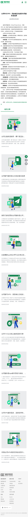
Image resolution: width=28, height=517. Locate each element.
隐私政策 (12, 503)
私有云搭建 (12, 491)
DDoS (2, 487)
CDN (2, 489)
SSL (2, 497)
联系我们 (12, 501)
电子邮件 (20, 483)
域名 (19, 481)
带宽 (11, 489)
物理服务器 (3, 481)
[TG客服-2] (26, 160)
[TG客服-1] (26, 156)
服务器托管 (12, 485)
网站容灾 (3, 501)
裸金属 (2, 483)
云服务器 (3, 485)
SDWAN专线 (12, 481)
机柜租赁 (12, 487)
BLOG (11, 497)
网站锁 (2, 499)
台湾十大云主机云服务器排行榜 (12, 334)
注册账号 (22, 2)
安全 (2, 494)
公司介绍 (12, 499)
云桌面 (2, 491)
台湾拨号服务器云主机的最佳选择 (13, 176)
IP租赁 (11, 483)
